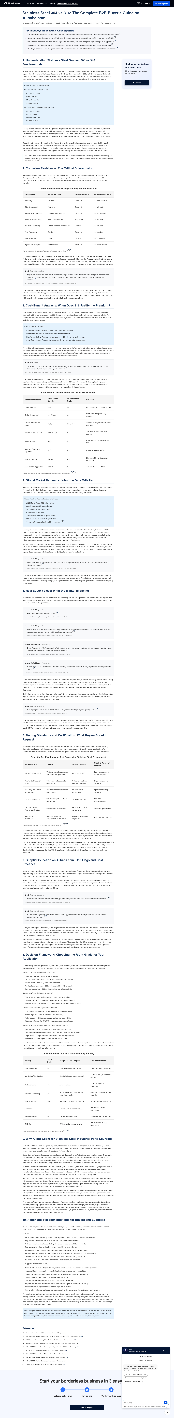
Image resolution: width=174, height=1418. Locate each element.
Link (63, 1333)
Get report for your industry (67, 4)
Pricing (52, 4)
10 (109, 897)
